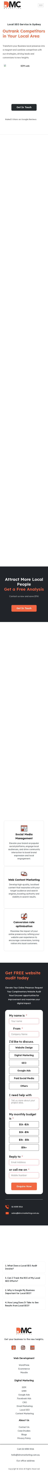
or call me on (18, 1169)
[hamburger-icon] (41, 5)
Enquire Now (24, 1186)
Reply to (15, 1156)
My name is (17, 1015)
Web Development (24, 1358)
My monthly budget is (22, 1116)
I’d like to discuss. (21, 1041)
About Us (24, 1420)
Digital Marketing (24, 1380)
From (16, 1028)
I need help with (20, 1095)
